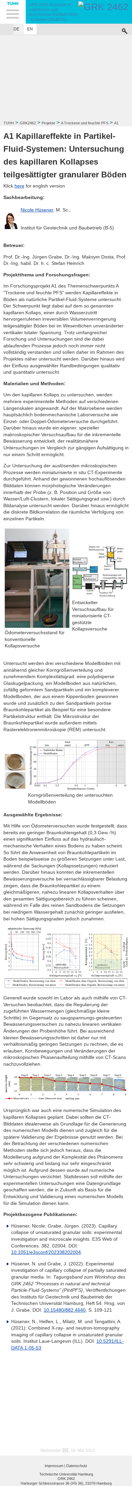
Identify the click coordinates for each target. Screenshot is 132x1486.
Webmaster (50, 1450)
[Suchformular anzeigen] (124, 29)
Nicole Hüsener (37, 210)
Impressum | (55, 1466)
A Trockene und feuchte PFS (84, 123)
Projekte (48, 123)
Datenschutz (76, 1466)
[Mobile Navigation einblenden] (13, 12)
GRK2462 (28, 123)
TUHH (8, 123)
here (19, 186)
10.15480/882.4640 (65, 1310)
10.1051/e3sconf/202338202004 (46, 1252)
